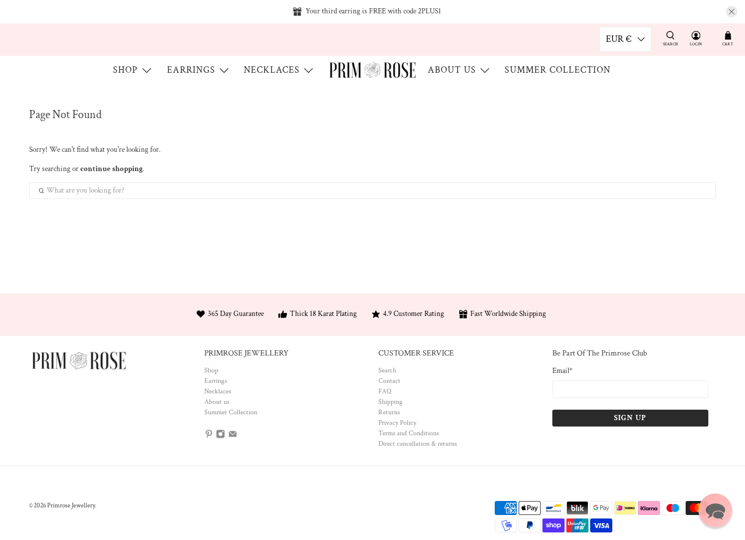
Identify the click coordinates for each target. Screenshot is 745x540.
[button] (715, 510)
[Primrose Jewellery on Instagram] (220, 436)
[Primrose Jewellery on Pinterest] (209, 436)
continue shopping (111, 169)
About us (452, 70)
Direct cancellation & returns (417, 443)
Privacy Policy (397, 422)
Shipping (390, 401)
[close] (731, 11)
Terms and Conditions (408, 433)
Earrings (191, 70)
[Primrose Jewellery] (372, 70)
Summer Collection (558, 70)
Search (387, 370)
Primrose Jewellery (71, 506)
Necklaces (272, 70)
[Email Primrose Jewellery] (232, 436)
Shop (125, 70)
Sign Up (630, 418)
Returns (389, 412)
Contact (389, 380)
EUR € (619, 39)
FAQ (384, 391)
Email (562, 371)
